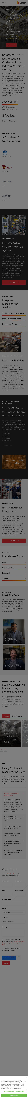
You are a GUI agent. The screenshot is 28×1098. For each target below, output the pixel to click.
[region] (14, 1087)
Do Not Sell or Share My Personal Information (14, 1091)
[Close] (26, 1078)
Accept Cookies (14, 1095)
